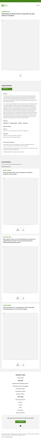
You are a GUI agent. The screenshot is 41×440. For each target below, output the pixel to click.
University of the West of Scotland (14, 135)
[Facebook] (20, 425)
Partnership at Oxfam (20, 388)
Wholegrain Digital (9, 436)
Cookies (20, 404)
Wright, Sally (25, 130)
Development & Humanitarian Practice (20, 383)
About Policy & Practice (20, 399)
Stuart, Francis (6, 130)
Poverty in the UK (13, 123)
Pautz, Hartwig (12, 130)
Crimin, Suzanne (19, 130)
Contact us (20, 402)
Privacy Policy (20, 410)
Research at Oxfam (20, 394)
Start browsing (20, 377)
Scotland (20, 123)
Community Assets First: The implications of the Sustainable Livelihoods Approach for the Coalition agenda (18, 308)
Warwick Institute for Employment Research (12, 137)
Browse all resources (6, 166)
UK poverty (25, 123)
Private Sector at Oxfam (20, 391)
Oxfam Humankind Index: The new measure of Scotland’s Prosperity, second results (17, 173)
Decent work (6, 123)
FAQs (6, 151)
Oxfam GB (5, 135)
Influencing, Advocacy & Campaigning (20, 386)
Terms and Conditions (20, 412)
